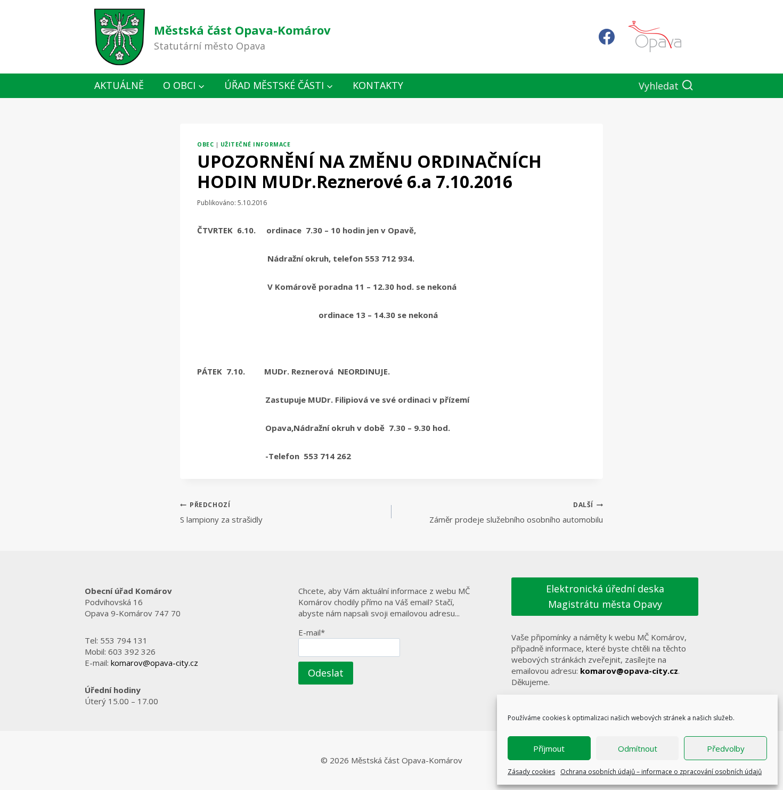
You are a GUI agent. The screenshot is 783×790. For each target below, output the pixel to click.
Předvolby (726, 748)
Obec (205, 144)
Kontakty (378, 85)
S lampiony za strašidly (221, 512)
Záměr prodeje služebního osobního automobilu (516, 512)
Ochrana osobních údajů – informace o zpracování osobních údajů (661, 771)
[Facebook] (607, 37)
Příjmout (549, 748)
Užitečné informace (255, 144)
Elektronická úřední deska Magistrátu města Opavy (605, 596)
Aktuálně (119, 85)
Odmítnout (637, 748)
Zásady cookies (531, 771)
